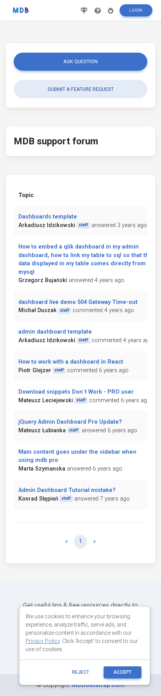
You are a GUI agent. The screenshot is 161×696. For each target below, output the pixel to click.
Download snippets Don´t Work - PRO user (76, 392)
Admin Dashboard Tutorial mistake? (67, 490)
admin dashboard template (55, 331)
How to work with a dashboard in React (70, 362)
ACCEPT (122, 672)
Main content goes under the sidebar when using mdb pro (77, 456)
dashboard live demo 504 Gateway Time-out (78, 302)
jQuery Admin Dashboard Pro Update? (70, 422)
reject (80, 672)
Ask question (80, 61)
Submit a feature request (81, 89)
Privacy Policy (42, 641)
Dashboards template (47, 216)
